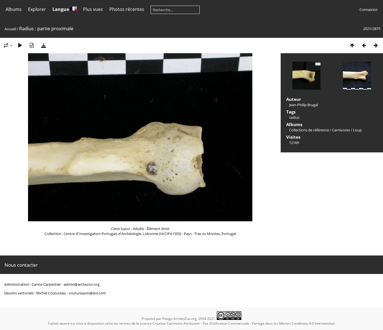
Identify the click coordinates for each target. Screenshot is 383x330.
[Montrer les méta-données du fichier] (32, 45)
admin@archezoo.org (82, 284)
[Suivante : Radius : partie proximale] (376, 45)
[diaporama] (20, 45)
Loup (357, 130)
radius (294, 117)
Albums (14, 9)
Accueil (10, 28)
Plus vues (93, 9)
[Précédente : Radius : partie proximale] (364, 45)
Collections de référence (309, 130)
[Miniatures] (352, 45)
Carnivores (341, 130)
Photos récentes (126, 9)
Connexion (368, 9)
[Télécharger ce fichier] (43, 45)
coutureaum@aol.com (87, 293)
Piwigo (167, 318)
